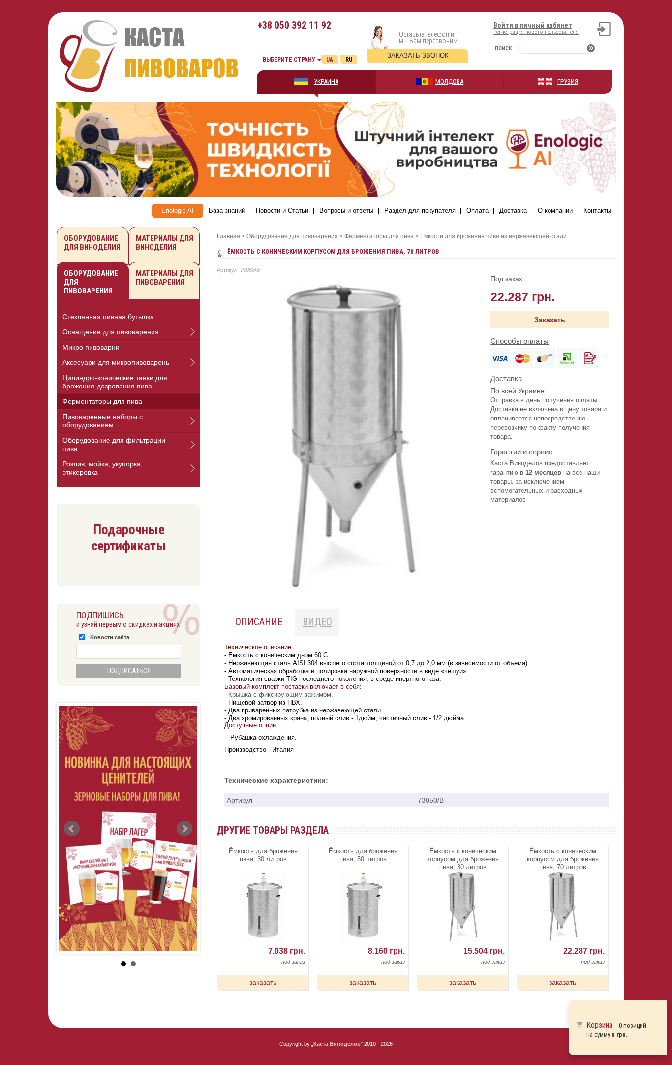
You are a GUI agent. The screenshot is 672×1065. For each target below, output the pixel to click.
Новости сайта (109, 637)
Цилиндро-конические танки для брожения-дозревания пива (114, 382)
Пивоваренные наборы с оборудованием (102, 421)
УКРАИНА (326, 81)
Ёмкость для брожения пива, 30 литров (263, 855)
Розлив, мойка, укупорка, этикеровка (102, 468)
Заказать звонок (418, 55)
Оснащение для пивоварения (110, 332)
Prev (72, 829)
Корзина (599, 1025)
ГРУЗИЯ (567, 81)
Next (184, 829)
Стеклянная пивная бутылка (108, 317)
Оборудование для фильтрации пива (113, 444)
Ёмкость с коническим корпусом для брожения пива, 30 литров (463, 859)
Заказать (549, 319)
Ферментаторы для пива (102, 401)
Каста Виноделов (337, 1044)
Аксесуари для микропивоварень (115, 362)
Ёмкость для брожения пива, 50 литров (363, 855)
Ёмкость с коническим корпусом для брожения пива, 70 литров (563, 859)
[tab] (128, 317)
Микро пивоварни (91, 347)
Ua (329, 59)
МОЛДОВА (449, 81)
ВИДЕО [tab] (317, 622)
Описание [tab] (258, 622)
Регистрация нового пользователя (536, 32)
